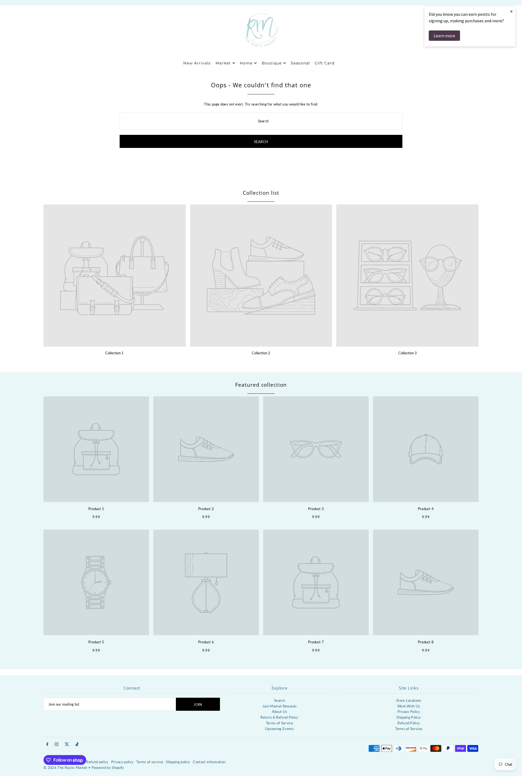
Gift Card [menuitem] (324, 63)
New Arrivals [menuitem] (197, 63)
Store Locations (408, 700)
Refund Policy (408, 723)
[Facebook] (47, 744)
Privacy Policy (408, 711)
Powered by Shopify (108, 767)
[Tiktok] (77, 744)
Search (279, 700)
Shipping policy (178, 762)
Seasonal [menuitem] (300, 63)
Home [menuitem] (246, 63)
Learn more (444, 35)
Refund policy (97, 762)
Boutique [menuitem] (272, 63)
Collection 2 (261, 353)
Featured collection (261, 384)
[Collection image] (115, 275)
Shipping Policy (408, 717)
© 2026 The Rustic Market (66, 767)
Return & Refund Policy (279, 717)
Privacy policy (122, 762)
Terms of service (149, 762)
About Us (279, 711)
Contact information (209, 762)
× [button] (511, 11)
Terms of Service (279, 723)
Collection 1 (114, 353)
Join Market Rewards (279, 706)
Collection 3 (407, 353)
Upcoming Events (279, 729)
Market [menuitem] (223, 63)
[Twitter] (67, 744)
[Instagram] (56, 744)
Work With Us (408, 706)
